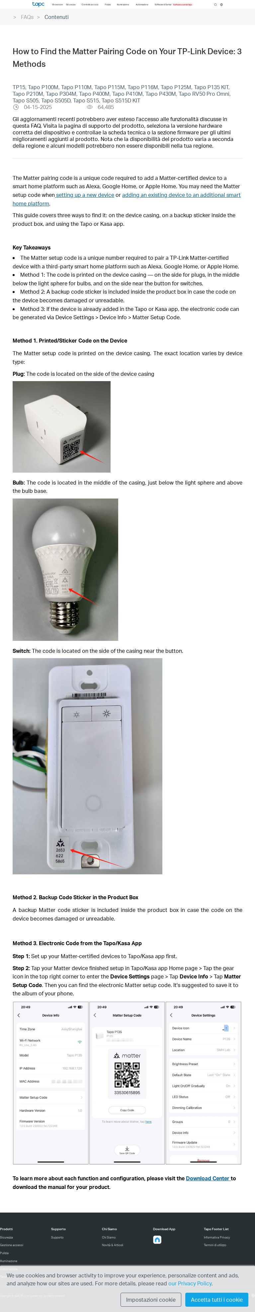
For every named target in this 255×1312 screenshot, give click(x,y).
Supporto (57, 1237)
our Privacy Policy (190, 1283)
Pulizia (4, 1253)
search (215, 4)
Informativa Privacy (217, 1237)
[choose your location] (221, 4)
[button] (157, 1240)
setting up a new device (85, 194)
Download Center (208, 1178)
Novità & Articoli (112, 1245)
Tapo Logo (38, 4)
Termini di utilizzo (215, 1245)
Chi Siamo (109, 1237)
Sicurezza (6, 1237)
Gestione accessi (11, 1245)
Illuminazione (8, 1261)
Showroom (57, 4)
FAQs (27, 16)
